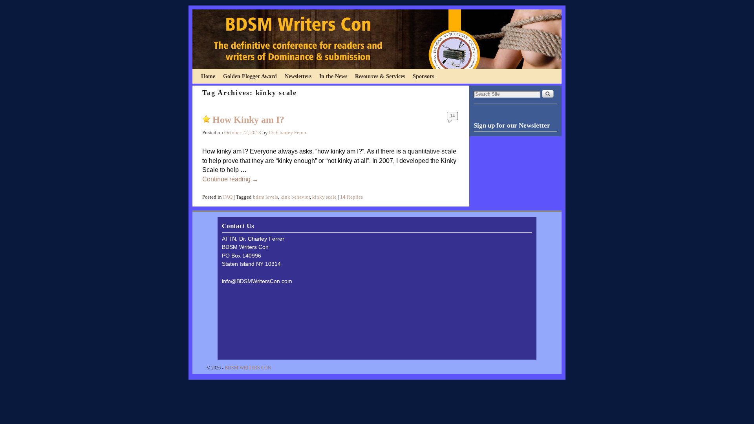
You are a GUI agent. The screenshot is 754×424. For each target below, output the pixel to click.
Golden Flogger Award (250, 76)
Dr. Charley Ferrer (287, 132)
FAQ (227, 197)
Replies (351, 197)
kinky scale (324, 197)
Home (208, 76)
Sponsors (423, 76)
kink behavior (295, 197)
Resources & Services (380, 76)
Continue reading (230, 179)
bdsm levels (265, 197)
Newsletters (298, 76)
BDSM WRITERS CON (248, 368)
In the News (333, 76)
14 (452, 115)
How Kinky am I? (248, 120)
